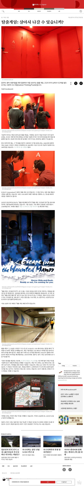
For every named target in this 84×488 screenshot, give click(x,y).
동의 (48, 482)
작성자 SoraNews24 (7, 89)
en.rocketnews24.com (7, 80)
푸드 (29, 11)
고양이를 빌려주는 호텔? (69, 408)
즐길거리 (39, 11)
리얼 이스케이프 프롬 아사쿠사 (28, 206)
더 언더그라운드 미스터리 (28, 361)
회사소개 (4, 473)
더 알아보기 (64, 482)
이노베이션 (49, 11)
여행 (19, 11)
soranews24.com (62, 380)
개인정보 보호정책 (15, 473)
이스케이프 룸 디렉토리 (21, 147)
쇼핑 (59, 11)
